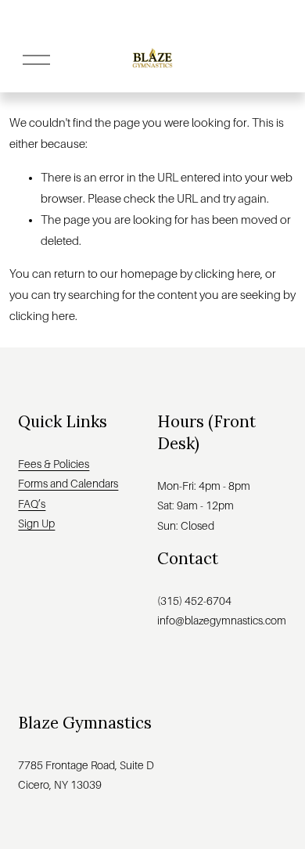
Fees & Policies (53, 464)
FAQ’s (31, 504)
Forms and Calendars (68, 483)
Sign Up (36, 523)
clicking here (227, 274)
